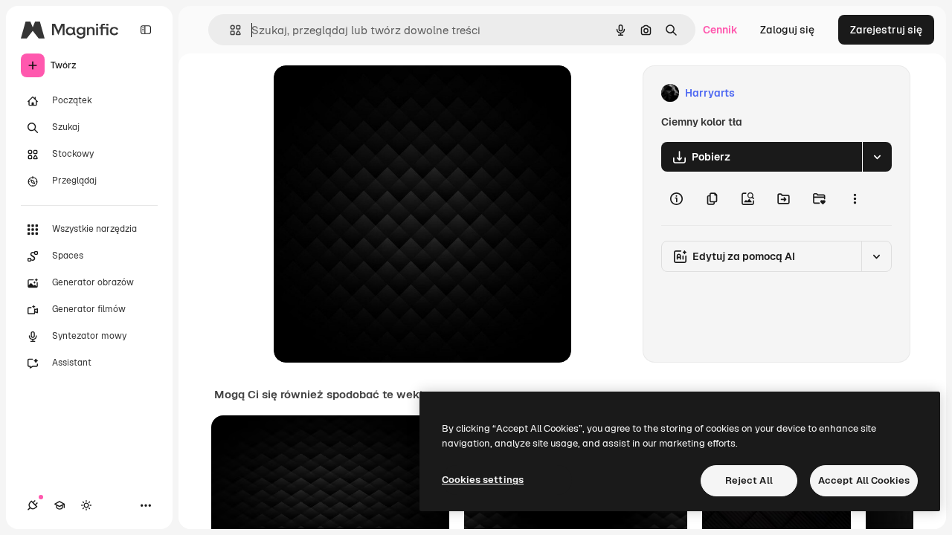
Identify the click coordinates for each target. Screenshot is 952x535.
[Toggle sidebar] (146, 30)
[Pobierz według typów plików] (877, 157)
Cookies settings (483, 479)
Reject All (749, 480)
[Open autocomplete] (229, 30)
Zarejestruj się (886, 29)
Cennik (720, 29)
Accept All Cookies (864, 480)
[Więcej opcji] (854, 198)
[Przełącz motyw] (86, 505)
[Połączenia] (33, 505)
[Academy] (59, 505)
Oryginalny (376, 93)
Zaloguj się (787, 29)
